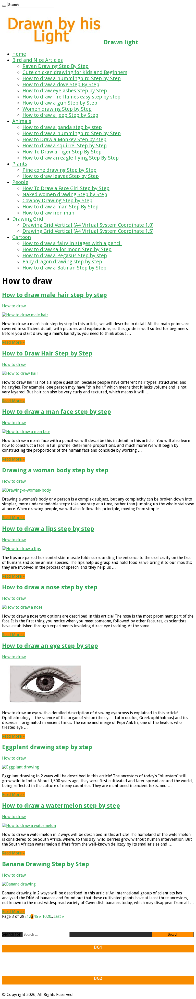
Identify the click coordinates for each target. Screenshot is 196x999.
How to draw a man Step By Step (60, 207)
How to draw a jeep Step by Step (60, 115)
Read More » (13, 342)
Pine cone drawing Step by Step (59, 170)
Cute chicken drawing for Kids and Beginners (74, 72)
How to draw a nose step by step (49, 587)
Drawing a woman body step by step (55, 470)
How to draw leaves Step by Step (60, 176)
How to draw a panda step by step (62, 127)
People (20, 182)
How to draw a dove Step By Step (60, 84)
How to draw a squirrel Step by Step (64, 145)
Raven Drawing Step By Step (55, 66)
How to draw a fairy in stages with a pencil (72, 243)
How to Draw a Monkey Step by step (64, 139)
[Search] (4, 6)
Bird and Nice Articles (37, 60)
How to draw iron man (48, 213)
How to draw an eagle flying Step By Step (70, 158)
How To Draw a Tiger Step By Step (62, 152)
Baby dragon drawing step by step (62, 262)
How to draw (14, 306)
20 (49, 916)
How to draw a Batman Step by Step (64, 268)
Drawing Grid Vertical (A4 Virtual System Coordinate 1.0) (88, 225)
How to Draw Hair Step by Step (47, 353)
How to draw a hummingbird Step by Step (71, 78)
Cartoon (21, 237)
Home (19, 54)
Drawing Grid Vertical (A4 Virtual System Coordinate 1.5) (88, 231)
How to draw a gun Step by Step (59, 103)
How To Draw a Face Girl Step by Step (65, 188)
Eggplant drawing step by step (47, 747)
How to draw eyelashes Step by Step (64, 91)
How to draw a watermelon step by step (61, 805)
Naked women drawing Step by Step (64, 194)
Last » (59, 916)
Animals (21, 121)
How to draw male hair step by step (54, 294)
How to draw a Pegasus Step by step (64, 255)
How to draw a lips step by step (48, 528)
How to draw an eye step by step (50, 645)
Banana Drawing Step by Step (45, 864)
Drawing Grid (27, 219)
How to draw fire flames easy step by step (71, 97)
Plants (19, 164)
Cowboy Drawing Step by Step (57, 200)
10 (44, 916)
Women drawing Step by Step (57, 109)
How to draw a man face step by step (56, 411)
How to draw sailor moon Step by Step (67, 249)
